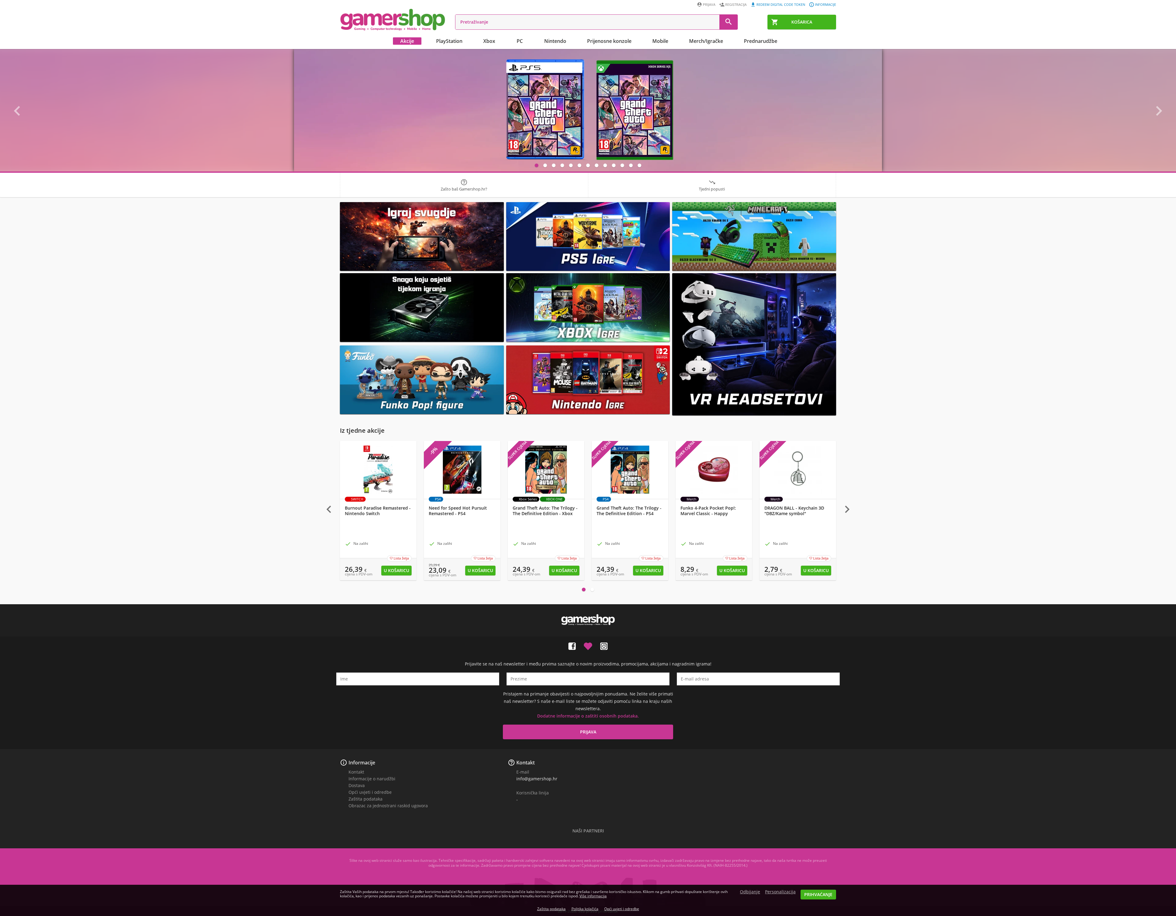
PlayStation (449, 41)
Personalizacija (780, 892)
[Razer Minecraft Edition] (754, 236)
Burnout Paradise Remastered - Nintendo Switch (378, 510)
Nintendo (555, 41)
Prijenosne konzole (609, 41)
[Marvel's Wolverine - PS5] (588, 110)
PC (520, 41)
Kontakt (356, 772)
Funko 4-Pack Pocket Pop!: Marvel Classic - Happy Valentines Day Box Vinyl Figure (713, 513)
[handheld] (422, 236)
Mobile (660, 41)
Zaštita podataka (366, 799)
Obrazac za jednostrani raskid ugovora (388, 806)
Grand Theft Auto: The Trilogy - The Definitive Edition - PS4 (629, 510)
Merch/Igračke (706, 41)
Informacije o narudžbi (372, 779)
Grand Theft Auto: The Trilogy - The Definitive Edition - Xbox (545, 510)
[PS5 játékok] (588, 236)
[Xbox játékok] (588, 307)
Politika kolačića (584, 908)
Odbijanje (750, 892)
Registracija (736, 4)
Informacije (825, 4)
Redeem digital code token (780, 4)
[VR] (754, 344)
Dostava (357, 785)
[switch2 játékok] (588, 379)
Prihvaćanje (818, 894)
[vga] (422, 307)
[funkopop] (422, 379)
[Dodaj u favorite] (588, 645)
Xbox (489, 41)
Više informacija (593, 896)
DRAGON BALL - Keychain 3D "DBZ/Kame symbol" (794, 510)
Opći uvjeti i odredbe (370, 792)
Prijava (709, 4)
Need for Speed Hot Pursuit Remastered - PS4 (458, 510)
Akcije (407, 41)
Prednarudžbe (760, 41)
